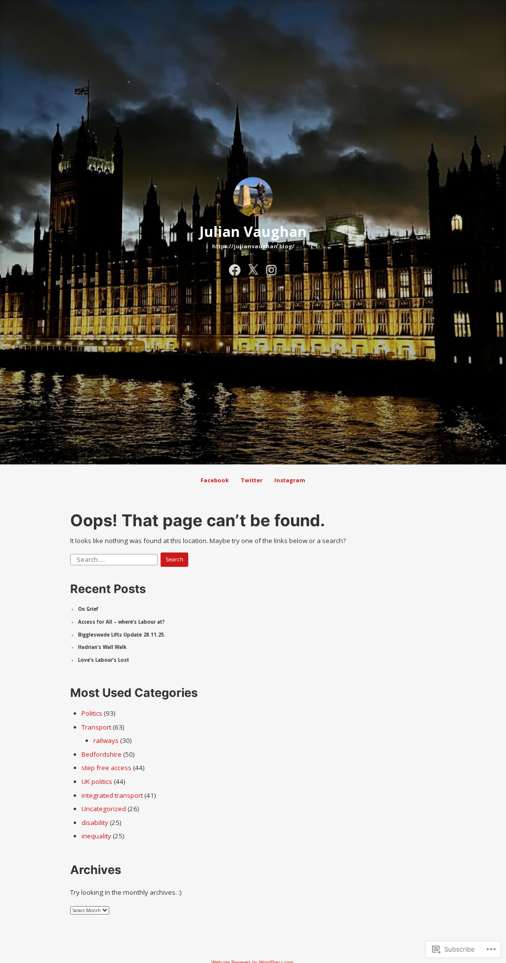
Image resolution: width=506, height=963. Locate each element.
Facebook (215, 480)
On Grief (88, 609)
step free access (106, 767)
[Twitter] (253, 268)
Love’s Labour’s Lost (103, 660)
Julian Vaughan (253, 231)
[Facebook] (235, 268)
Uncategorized (104, 808)
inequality (96, 835)
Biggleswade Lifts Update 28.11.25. (122, 635)
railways (106, 740)
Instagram (289, 480)
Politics (92, 713)
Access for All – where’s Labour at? (121, 622)
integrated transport (112, 795)
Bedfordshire (102, 754)
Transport (96, 727)
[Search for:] (114, 558)
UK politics (97, 781)
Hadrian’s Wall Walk (102, 647)
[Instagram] (271, 268)
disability (95, 822)
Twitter (251, 480)
